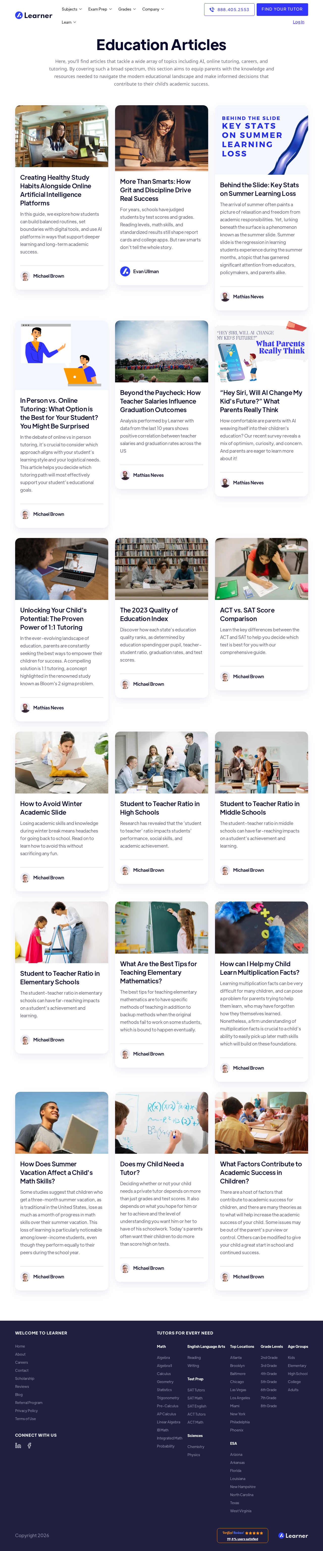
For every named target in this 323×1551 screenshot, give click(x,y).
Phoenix (236, 1430)
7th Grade (268, 1398)
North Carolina (241, 1495)
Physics (193, 1455)
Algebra (163, 1357)
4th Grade (269, 1374)
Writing (193, 1365)
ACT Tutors (196, 1414)
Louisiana (237, 1478)
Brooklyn (237, 1365)
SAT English (196, 1406)
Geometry (165, 1382)
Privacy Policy (26, 1411)
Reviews (22, 1386)
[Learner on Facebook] (29, 1445)
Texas (234, 1503)
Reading (194, 1357)
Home (20, 1346)
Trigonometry (168, 1398)
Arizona (236, 1454)
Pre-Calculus (167, 1406)
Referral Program (28, 1402)
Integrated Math (169, 1438)
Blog (19, 1394)
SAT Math (195, 1398)
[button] (71, 9)
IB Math (163, 1430)
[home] (33, 15)
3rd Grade (269, 1365)
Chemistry (195, 1447)
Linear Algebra (168, 1422)
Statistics (164, 1390)
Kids (291, 1357)
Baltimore (238, 1374)
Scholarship (24, 1378)
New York (237, 1414)
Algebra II (164, 1365)
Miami (234, 1406)
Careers (21, 1362)
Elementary (297, 1365)
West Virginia (240, 1511)
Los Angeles (240, 1398)
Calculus (164, 1374)
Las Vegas (238, 1390)
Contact (22, 1370)
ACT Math (195, 1422)
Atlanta (235, 1357)
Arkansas (237, 1462)
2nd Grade (269, 1357)
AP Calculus (166, 1414)
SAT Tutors (196, 1390)
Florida (235, 1470)
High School (298, 1374)
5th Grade (269, 1382)
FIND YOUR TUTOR (282, 9)
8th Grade (269, 1406)
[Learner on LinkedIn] (18, 1445)
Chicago (237, 1382)
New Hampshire (243, 1487)
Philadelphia (240, 1422)
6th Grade (269, 1390)
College (294, 1382)
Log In (298, 21)
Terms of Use (25, 1419)
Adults (293, 1390)
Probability (166, 1446)
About (20, 1354)
